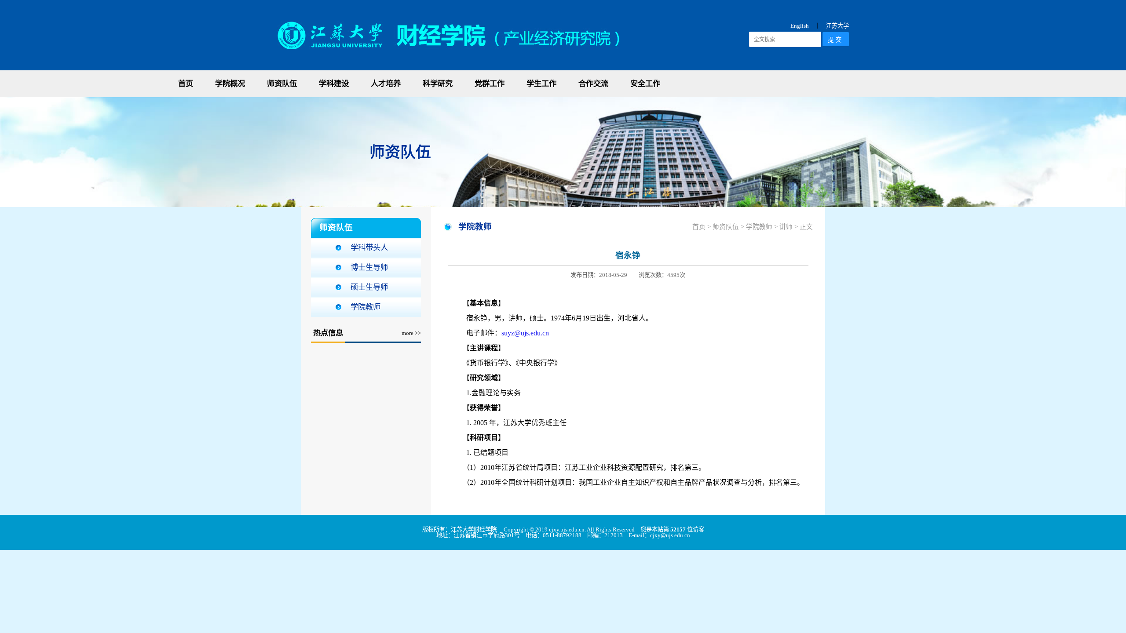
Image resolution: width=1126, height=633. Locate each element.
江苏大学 (837, 25)
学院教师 (365, 307)
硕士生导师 (369, 287)
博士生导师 (369, 267)
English (799, 25)
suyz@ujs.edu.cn (525, 333)
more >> (411, 333)
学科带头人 (369, 248)
